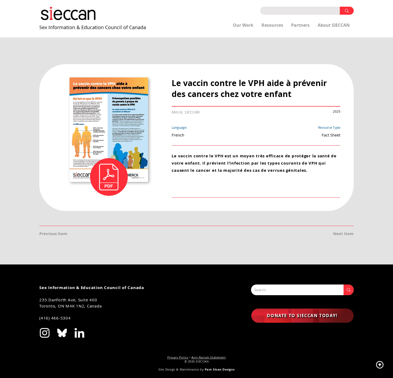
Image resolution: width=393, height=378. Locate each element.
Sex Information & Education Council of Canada (92, 27)
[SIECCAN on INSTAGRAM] (44, 333)
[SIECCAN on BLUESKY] (62, 333)
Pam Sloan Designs (219, 369)
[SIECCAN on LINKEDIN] (79, 333)
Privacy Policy (177, 357)
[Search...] (349, 290)
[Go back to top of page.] (379, 364)
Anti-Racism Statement (208, 357)
